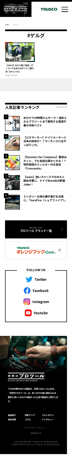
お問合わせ (36, 433)
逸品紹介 (12, 415)
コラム (28, 419)
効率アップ (30, 415)
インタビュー (48, 419)
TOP (7, 24)
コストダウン (48, 415)
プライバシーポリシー (35, 427)
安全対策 (12, 419)
